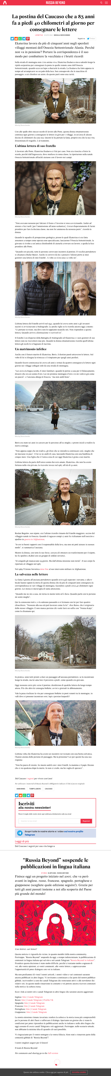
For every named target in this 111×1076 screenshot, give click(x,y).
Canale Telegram (35, 997)
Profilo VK (48, 1000)
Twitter (92, 39)
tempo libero (35, 789)
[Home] (5, 3)
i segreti (30, 779)
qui (52, 1072)
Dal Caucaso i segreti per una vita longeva (35, 846)
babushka (21, 789)
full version (53, 1053)
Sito (24, 997)
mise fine (44, 569)
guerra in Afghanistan (34, 539)
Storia (44, 873)
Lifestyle (39, 35)
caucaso (48, 789)
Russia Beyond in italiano (82, 960)
